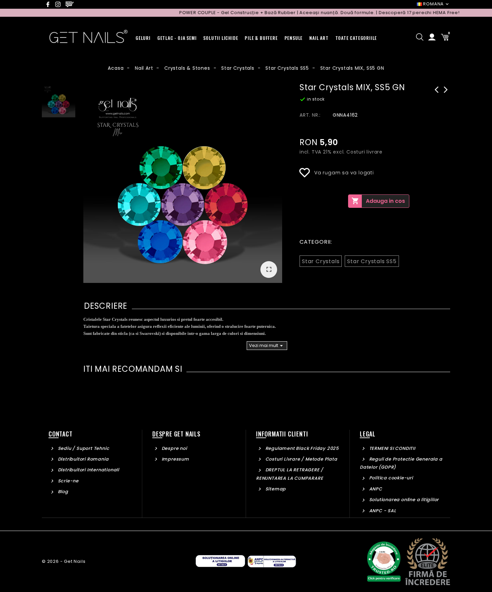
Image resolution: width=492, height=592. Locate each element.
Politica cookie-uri (390, 478)
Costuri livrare (364, 152)
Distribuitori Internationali (88, 470)
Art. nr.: (310, 115)
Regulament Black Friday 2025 (301, 448)
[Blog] (71, 4)
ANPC (375, 489)
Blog (62, 491)
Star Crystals (320, 261)
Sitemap (275, 489)
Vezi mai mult (267, 345)
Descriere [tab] (105, 305)
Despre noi (173, 448)
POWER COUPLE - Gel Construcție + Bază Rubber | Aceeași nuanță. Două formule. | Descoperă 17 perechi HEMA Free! (308, 12)
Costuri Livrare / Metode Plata (300, 459)
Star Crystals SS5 (372, 261)
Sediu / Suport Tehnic (83, 448)
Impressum (174, 459)
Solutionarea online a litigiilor (403, 499)
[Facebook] (49, 4)
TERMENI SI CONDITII (391, 448)
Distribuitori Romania (82, 459)
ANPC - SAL (382, 511)
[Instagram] (59, 4)
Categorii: (316, 242)
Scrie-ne (68, 481)
